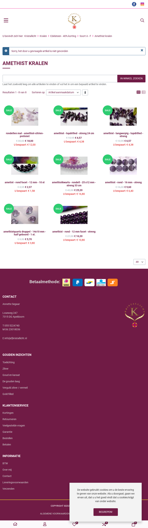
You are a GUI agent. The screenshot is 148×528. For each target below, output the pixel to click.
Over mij (7, 469)
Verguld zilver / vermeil (15, 387)
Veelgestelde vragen (14, 425)
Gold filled (8, 394)
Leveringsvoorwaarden (15, 482)
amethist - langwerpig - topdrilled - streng (123, 135)
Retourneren (9, 419)
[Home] (15, 524)
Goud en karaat (11, 375)
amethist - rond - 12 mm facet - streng (73, 231)
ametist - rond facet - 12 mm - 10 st (25, 182)
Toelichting (9, 362)
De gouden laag (11, 381)
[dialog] (105, 502)
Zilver (5, 368)
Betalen (7, 444)
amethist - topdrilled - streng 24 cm (74, 133)
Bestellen (8, 438)
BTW (5, 463)
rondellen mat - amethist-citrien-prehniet (24, 135)
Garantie (7, 431)
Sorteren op (38, 92)
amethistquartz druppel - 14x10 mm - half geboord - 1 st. (24, 233)
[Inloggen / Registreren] (45, 524)
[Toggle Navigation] (6, 20)
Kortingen (8, 412)
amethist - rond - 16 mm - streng (123, 182)
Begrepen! (105, 511)
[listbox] (63, 92)
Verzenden (8, 488)
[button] (142, 20)
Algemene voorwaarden (54, 513)
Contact (7, 476)
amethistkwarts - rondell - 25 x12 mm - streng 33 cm (74, 184)
